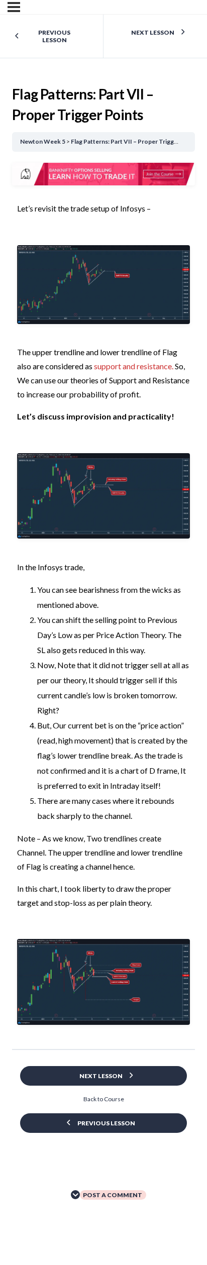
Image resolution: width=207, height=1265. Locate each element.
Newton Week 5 (42, 141)
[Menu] (14, 7)
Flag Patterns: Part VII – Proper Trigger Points (135, 141)
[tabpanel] (103, 602)
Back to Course (103, 1099)
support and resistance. (133, 366)
